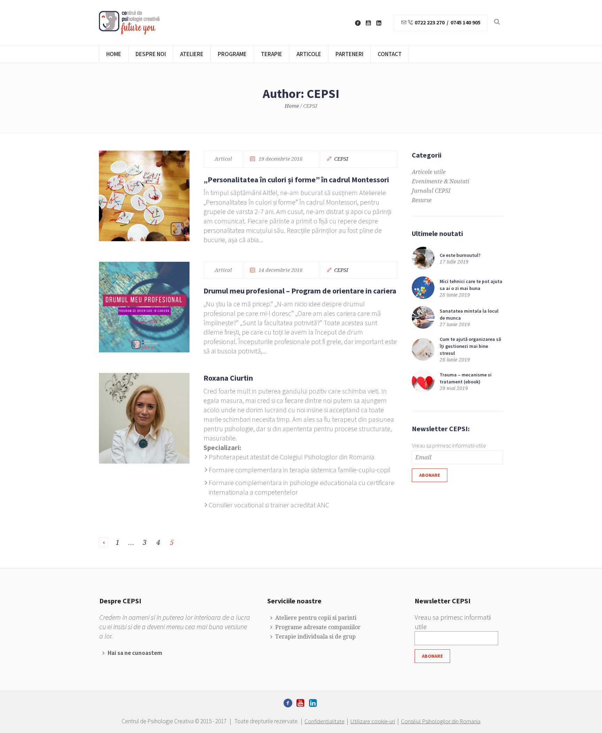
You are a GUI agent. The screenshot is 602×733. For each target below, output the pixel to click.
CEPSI (341, 159)
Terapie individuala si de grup (315, 636)
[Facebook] (358, 23)
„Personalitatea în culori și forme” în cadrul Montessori (296, 179)
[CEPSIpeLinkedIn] (379, 23)
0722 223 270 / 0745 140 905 (447, 22)
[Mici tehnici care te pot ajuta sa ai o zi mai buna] (423, 287)
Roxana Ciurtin (228, 378)
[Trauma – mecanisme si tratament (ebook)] (423, 380)
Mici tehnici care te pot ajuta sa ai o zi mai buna (471, 284)
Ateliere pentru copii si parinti (315, 617)
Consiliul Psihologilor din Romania (440, 721)
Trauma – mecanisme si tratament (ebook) (466, 378)
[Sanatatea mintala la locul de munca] (423, 317)
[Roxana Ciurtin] (144, 418)
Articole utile (429, 172)
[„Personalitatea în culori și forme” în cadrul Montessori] (144, 196)
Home (292, 106)
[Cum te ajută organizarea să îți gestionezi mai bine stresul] (423, 348)
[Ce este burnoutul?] (423, 257)
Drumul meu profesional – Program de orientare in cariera (299, 291)
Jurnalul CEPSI (431, 191)
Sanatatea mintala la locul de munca (469, 314)
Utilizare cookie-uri (372, 721)
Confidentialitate (324, 721)
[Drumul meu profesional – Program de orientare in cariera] (144, 307)
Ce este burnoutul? (460, 255)
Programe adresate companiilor (317, 627)
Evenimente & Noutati (440, 181)
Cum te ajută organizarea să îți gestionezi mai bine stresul (470, 346)
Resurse (422, 200)
